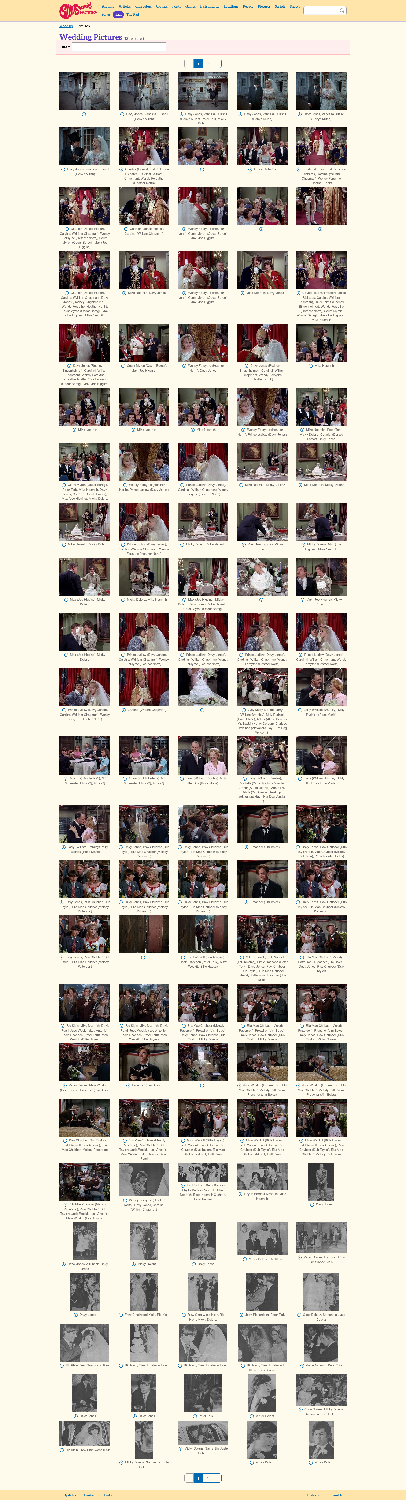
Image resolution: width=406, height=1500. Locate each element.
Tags (118, 14)
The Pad (132, 14)
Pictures (264, 6)
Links (108, 1495)
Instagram (315, 1495)
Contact (90, 1495)
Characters (143, 6)
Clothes (162, 6)
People (248, 6)
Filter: (65, 47)
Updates (69, 1495)
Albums (108, 6)
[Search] (342, 10)
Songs (106, 14)
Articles (125, 6)
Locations (231, 6)
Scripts (280, 6)
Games (190, 6)
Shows (295, 6)
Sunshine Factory (78, 10)
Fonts (176, 6)
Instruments (209, 6)
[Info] (84, 114)
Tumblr (337, 1495)
